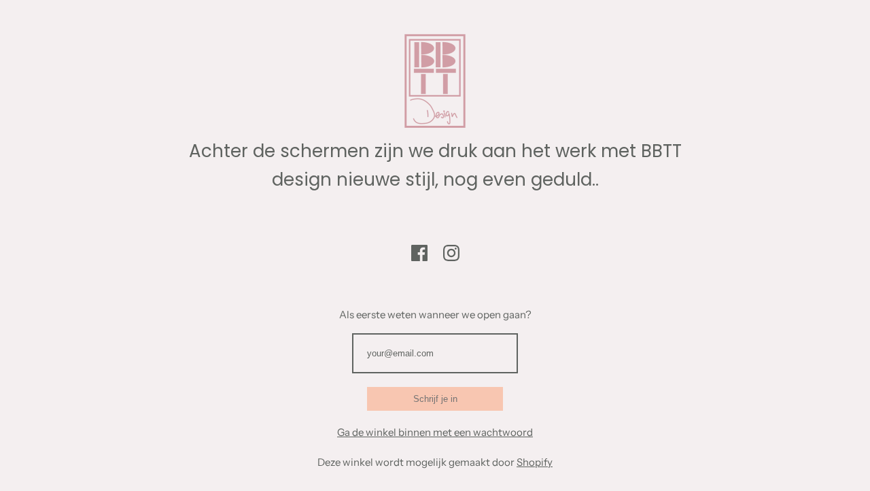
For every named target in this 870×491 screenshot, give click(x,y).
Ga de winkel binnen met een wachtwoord (435, 432)
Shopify (535, 462)
